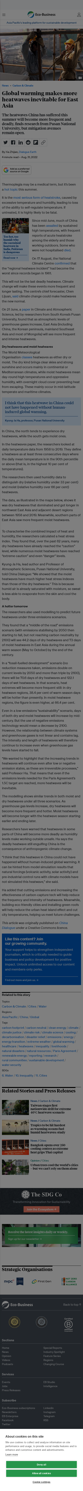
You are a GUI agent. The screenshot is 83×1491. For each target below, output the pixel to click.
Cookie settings (41, 1482)
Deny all (41, 1464)
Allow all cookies (41, 1473)
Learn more (11, 1454)
